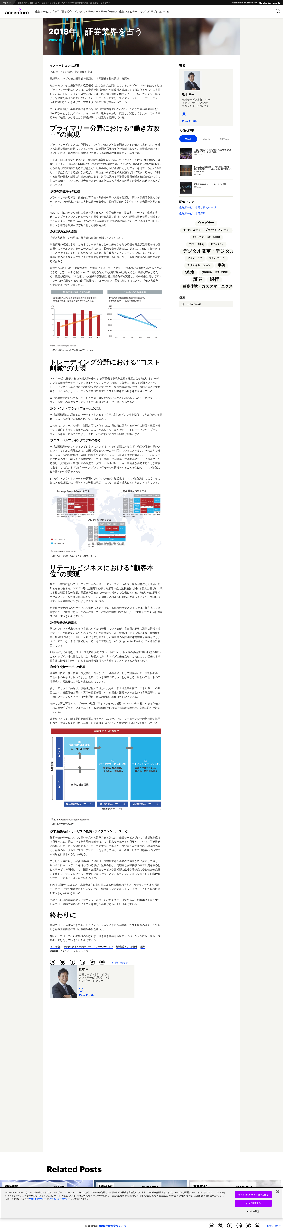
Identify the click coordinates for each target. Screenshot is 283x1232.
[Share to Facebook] (73, 962)
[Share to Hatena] (53, 962)
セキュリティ (217, 244)
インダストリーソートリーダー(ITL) (96, 11)
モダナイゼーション (199, 266)
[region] (141, 1203)
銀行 (214, 280)
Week (188, 138)
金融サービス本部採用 (192, 213)
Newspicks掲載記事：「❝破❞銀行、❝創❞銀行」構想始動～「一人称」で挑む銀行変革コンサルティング (63, 2)
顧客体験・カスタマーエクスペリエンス (69, 951)
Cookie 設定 (253, 1211)
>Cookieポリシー (37, 1198)
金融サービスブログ (47, 11)
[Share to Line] (63, 962)
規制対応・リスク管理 (126, 946)
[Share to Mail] (102, 962)
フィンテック (194, 259)
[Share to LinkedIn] (83, 962)
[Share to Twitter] (93, 962)
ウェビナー (206, 223)
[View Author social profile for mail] (81, 989)
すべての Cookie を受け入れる (253, 1195)
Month (206, 138)
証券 (143, 946)
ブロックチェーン (217, 259)
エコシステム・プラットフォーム (206, 230)
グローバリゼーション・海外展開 (206, 237)
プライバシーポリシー (59, 1198)
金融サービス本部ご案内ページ (197, 207)
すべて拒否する (253, 1203)
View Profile (86, 995)
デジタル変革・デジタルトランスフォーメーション (88, 946)
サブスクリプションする (154, 11)
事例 (221, 266)
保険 (189, 273)
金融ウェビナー (128, 11)
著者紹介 (66, 11)
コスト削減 (55, 946)
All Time (224, 138)
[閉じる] (277, 1191)
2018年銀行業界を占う (111, 1225)
